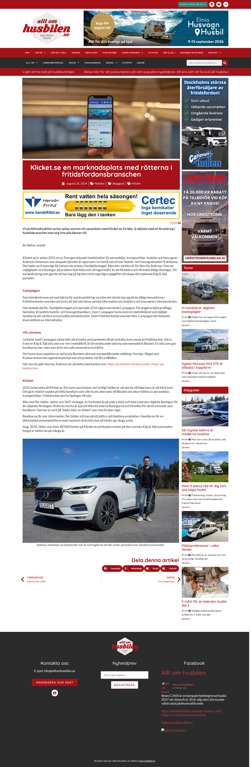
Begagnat (118, 183)
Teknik (72, 63)
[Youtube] (218, 4)
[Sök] (225, 63)
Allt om (30, 63)
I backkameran (92, 63)
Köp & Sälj (169, 52)
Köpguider (91, 52)
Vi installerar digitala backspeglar (198, 310)
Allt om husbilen (183, 672)
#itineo (188, 723)
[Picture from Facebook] (178, 749)
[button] (112, 568)
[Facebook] (211, 4)
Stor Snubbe (109, 52)
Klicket (136, 183)
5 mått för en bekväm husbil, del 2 (204, 603)
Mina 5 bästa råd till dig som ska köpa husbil (204, 488)
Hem (27, 52)
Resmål (110, 63)
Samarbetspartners (191, 52)
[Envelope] (225, 4)
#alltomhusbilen (172, 723)
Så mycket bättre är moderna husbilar (198, 432)
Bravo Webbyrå (147, 760)
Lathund (153, 52)
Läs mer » (186, 325)
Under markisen (131, 52)
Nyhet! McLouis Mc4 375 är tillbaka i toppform (202, 366)
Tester (38, 52)
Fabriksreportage (53, 63)
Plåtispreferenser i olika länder (200, 548)
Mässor (76, 52)
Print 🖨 (176, 223)
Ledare (140, 63)
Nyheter (127, 63)
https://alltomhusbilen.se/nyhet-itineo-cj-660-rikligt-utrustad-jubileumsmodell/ (191, 713)
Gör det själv (59, 52)
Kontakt (213, 52)
